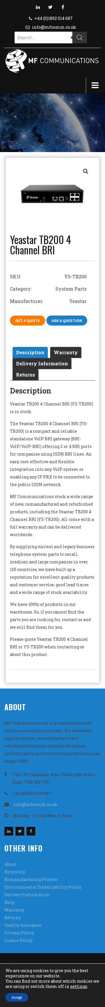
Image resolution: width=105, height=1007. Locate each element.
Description (30, 352)
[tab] (30, 352)
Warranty (66, 352)
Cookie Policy (18, 940)
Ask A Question (67, 320)
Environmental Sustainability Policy (42, 887)
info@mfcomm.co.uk (54, 27)
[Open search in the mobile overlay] (51, 37)
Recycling (14, 872)
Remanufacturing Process (31, 879)
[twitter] (50, 7)
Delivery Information (42, 363)
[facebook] (63, 7)
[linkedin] (37, 7)
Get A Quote (27, 320)
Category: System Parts (48, 289)
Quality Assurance (22, 925)
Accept (16, 997)
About (10, 864)
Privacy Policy (19, 933)
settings (78, 986)
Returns (25, 375)
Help (9, 902)
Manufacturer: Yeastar (48, 301)
